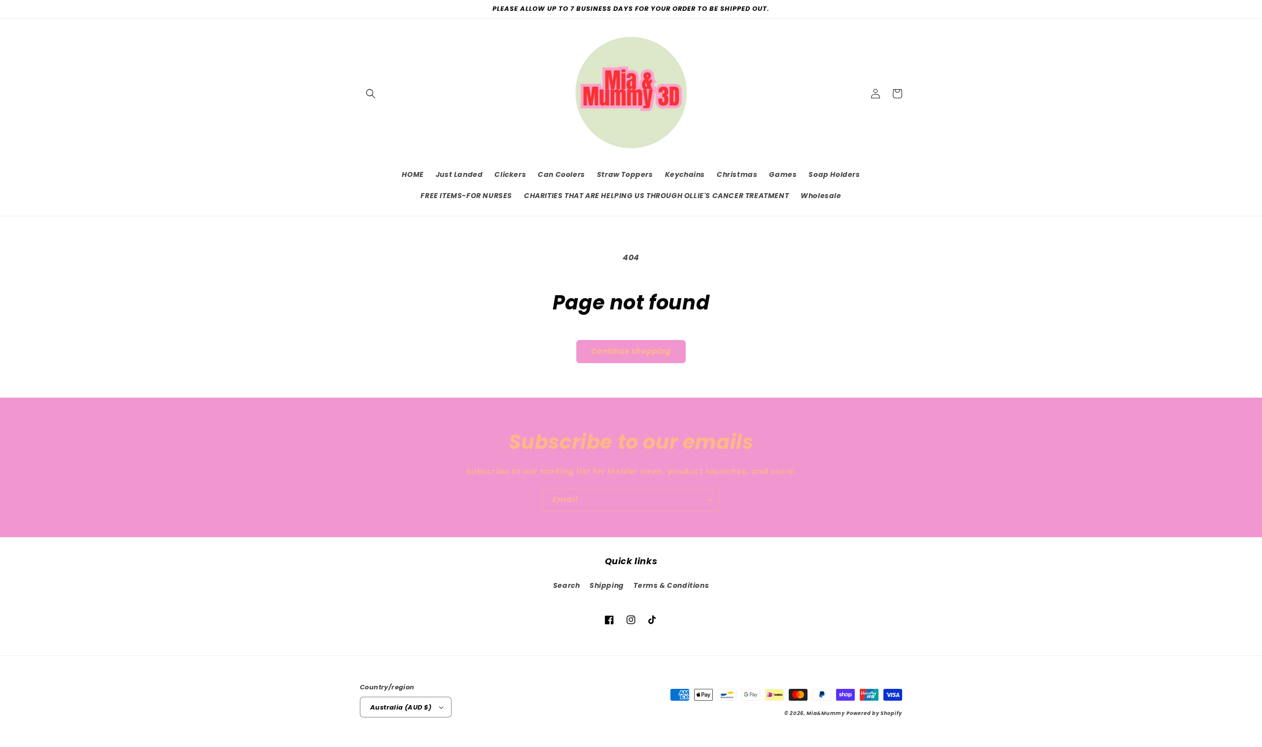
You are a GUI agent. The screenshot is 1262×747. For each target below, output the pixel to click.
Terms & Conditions (671, 585)
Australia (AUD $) (401, 707)
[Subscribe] (708, 499)
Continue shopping (631, 351)
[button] (371, 93)
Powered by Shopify (874, 713)
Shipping (607, 585)
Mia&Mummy (825, 713)
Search (566, 585)
